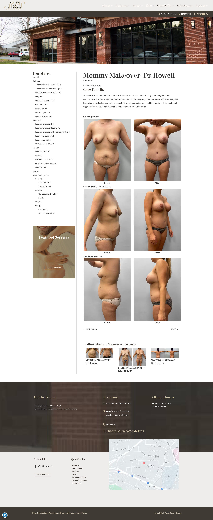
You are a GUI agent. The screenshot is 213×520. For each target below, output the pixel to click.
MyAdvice (83, 513)
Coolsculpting (43, 182)
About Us (76, 465)
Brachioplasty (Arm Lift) (43, 100)
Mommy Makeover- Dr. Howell (129, 75)
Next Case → (175, 329)
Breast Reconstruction (43, 136)
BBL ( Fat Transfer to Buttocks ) (46, 92)
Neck (40, 197)
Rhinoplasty (39, 167)
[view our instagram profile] (197, 14)
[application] (111, 6)
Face (34, 147)
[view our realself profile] (206, 14)
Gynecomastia (40, 104)
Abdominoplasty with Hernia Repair (48, 88)
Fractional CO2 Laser (43, 159)
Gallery (75, 474)
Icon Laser (42, 209)
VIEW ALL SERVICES (54, 268)
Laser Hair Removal (45, 213)
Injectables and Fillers (46, 194)
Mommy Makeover (42, 116)
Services (75, 471)
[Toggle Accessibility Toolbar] (5, 515)
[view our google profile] (200, 14)
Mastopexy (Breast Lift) (43, 144)
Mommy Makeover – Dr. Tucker (98, 361)
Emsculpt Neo (43, 186)
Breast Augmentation (43, 124)
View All (36, 77)
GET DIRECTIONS (42, 475)
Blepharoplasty (40, 151)
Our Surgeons (77, 468)
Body (34, 81)
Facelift (38, 155)
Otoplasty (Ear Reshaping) (44, 163)
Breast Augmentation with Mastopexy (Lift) (50, 132)
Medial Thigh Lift (41, 112)
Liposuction (39, 108)
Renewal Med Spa (39, 175)
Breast (35, 120)
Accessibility (159, 513)
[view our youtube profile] (203, 14)
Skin (36, 205)
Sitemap (178, 513)
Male (34, 171)
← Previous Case (90, 329)
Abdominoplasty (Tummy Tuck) (46, 84)
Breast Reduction (41, 140)
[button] (54, 267)
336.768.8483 (186, 14)
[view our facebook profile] (194, 14)
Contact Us (76, 483)
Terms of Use (169, 513)
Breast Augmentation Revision (46, 128)
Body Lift (38, 96)
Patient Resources (79, 480)
